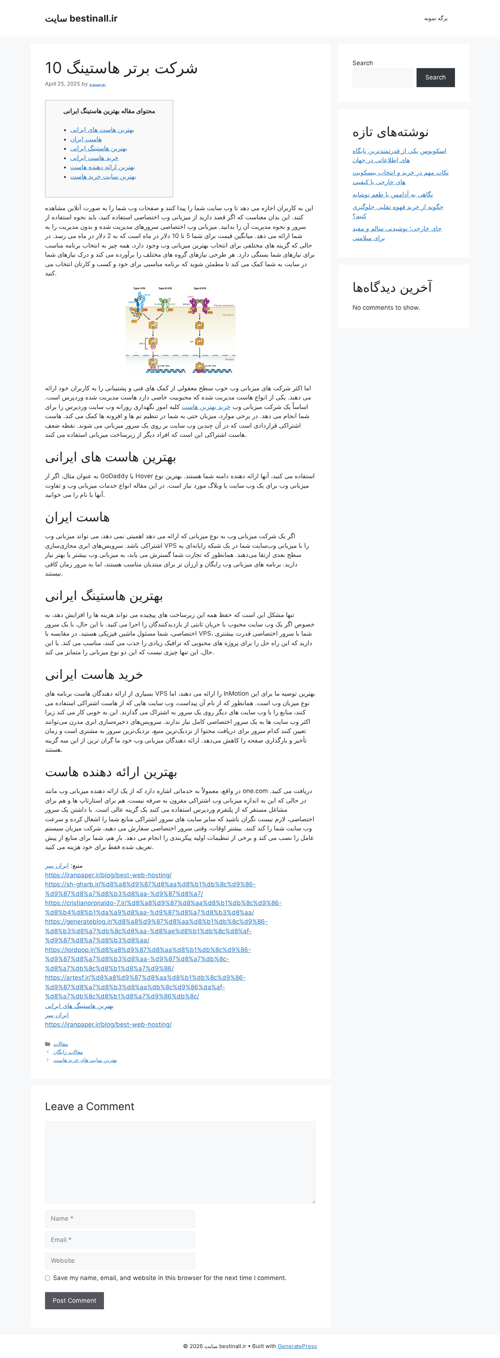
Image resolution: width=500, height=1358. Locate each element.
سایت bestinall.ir (81, 18)
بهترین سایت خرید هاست (103, 176)
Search (362, 63)
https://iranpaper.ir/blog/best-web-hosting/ (108, 875)
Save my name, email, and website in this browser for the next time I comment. (170, 1277)
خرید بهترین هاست (206, 406)
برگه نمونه (436, 18)
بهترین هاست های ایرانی (102, 129)
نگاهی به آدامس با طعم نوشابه (392, 194)
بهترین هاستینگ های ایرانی (79, 1005)
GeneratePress (297, 1346)
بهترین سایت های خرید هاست (85, 1060)
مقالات (60, 1044)
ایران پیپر (57, 865)
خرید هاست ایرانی (94, 157)
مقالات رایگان (68, 1052)
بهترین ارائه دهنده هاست (102, 167)
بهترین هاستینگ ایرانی (98, 148)
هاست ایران (86, 139)
